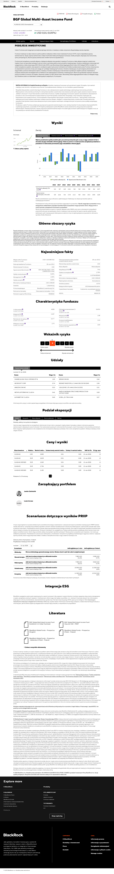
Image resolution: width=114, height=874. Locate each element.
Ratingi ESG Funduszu (82, 674)
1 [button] (50, 476)
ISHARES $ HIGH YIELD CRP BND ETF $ (26, 379)
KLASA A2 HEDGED (20, 462)
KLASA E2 (17, 466)
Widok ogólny (20, 41)
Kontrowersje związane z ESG (73, 676)
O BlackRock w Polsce (9, 795)
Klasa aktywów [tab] (36, 418)
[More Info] (61, 135)
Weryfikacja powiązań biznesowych (33, 676)
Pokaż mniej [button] (94, 113)
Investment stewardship (10, 804)
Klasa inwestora (19, 450)
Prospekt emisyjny (87, 13)
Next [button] (52, 476)
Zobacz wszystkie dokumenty (35, 647)
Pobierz (98, 13)
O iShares (6, 797)
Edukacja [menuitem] (44, 6)
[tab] (23, 140)
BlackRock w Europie (9, 799)
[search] (109, 6)
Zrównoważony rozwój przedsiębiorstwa (14, 801)
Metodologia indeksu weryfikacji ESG (54, 676)
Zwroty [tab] (38, 130)
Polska (107, 1)
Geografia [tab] (25, 418)
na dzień (16, 545)
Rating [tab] (59, 418)
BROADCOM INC (64, 379)
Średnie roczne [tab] (55, 135)
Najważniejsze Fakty (46, 41)
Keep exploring (57, 816)
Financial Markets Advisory (10, 806)
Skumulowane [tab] (69, 135)
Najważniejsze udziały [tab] (21, 368)
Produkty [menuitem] (35, 6)
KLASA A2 (17, 454)
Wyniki (32, 41)
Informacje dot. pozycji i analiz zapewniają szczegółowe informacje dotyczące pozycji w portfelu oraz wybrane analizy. (47, 403)
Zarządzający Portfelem (68, 41)
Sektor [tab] (17, 418)
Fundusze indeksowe (48, 799)
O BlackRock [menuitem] (24, 6)
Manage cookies (96, 853)
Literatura (94, 41)
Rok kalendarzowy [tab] (42, 135)
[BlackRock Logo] (14, 836)
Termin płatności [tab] (49, 418)
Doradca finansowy (97, 1)
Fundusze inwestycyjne (49, 806)
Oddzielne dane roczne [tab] (85, 135)
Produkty (45, 795)
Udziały (84, 41)
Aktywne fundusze (48, 797)
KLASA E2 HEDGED (20, 470)
